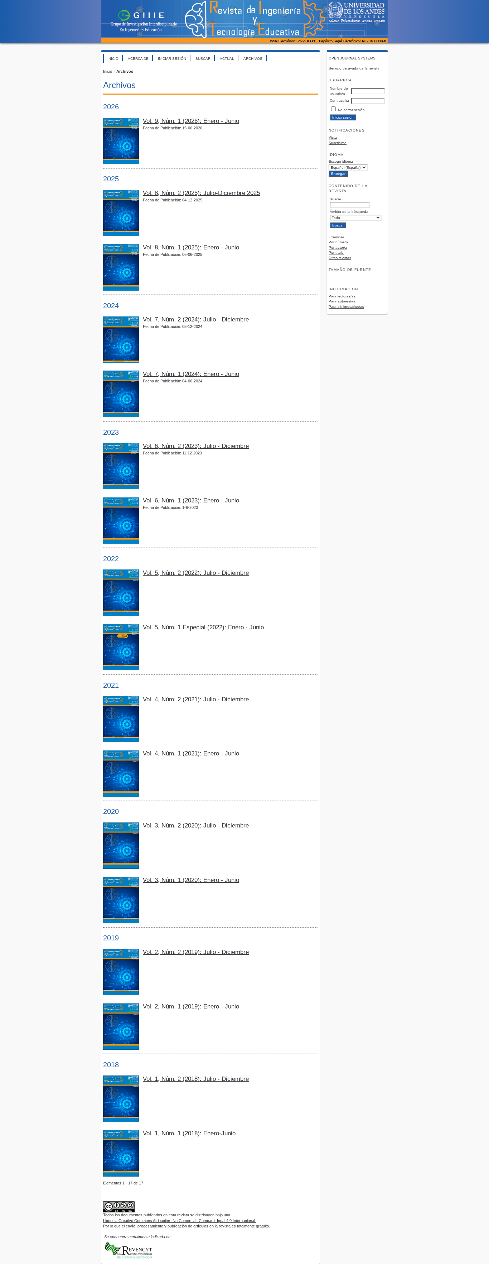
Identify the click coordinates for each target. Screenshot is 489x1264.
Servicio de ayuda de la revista (354, 68)
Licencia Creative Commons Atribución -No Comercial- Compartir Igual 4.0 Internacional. (179, 1220)
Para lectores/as (342, 296)
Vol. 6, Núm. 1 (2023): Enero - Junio (191, 500)
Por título (336, 252)
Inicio (112, 59)
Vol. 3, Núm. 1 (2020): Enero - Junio (191, 880)
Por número (338, 242)
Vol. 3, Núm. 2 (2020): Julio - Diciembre (196, 825)
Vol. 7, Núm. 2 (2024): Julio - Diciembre (196, 319)
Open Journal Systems (352, 58)
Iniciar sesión (172, 59)
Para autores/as (342, 301)
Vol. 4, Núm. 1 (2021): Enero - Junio (191, 753)
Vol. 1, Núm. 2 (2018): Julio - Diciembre (196, 1078)
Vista (333, 137)
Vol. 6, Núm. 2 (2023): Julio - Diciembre (196, 446)
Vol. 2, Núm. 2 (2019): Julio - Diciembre (196, 952)
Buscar (202, 59)
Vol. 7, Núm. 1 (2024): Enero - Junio (191, 374)
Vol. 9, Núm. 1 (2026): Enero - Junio (191, 121)
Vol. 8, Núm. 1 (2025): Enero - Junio (191, 247)
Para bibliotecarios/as (346, 307)
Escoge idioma (341, 161)
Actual (227, 59)
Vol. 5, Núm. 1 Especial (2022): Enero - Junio (203, 627)
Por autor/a (338, 247)
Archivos (252, 59)
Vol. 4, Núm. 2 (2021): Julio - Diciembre (196, 699)
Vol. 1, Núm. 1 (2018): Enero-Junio (189, 1133)
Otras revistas (340, 258)
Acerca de (138, 59)
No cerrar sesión (351, 110)
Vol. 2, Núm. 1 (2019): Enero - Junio (191, 1006)
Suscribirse (338, 143)
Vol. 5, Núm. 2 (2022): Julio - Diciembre (196, 572)
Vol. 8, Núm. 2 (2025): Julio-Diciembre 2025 (201, 193)
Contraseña (339, 100)
